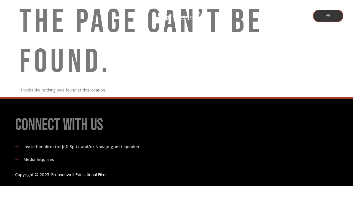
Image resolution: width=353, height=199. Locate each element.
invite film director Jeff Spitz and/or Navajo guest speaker (81, 146)
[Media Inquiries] (17, 159)
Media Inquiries (38, 159)
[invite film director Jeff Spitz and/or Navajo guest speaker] (17, 147)
